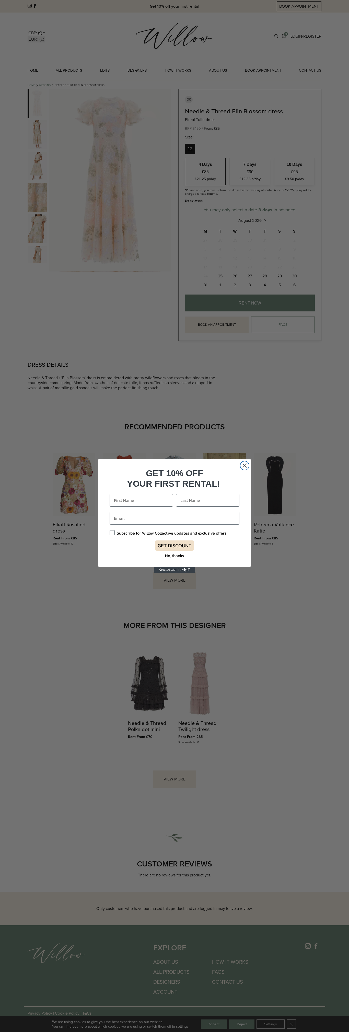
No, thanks (174, 555)
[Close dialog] (244, 465)
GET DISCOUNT (174, 545)
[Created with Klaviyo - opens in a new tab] (174, 570)
